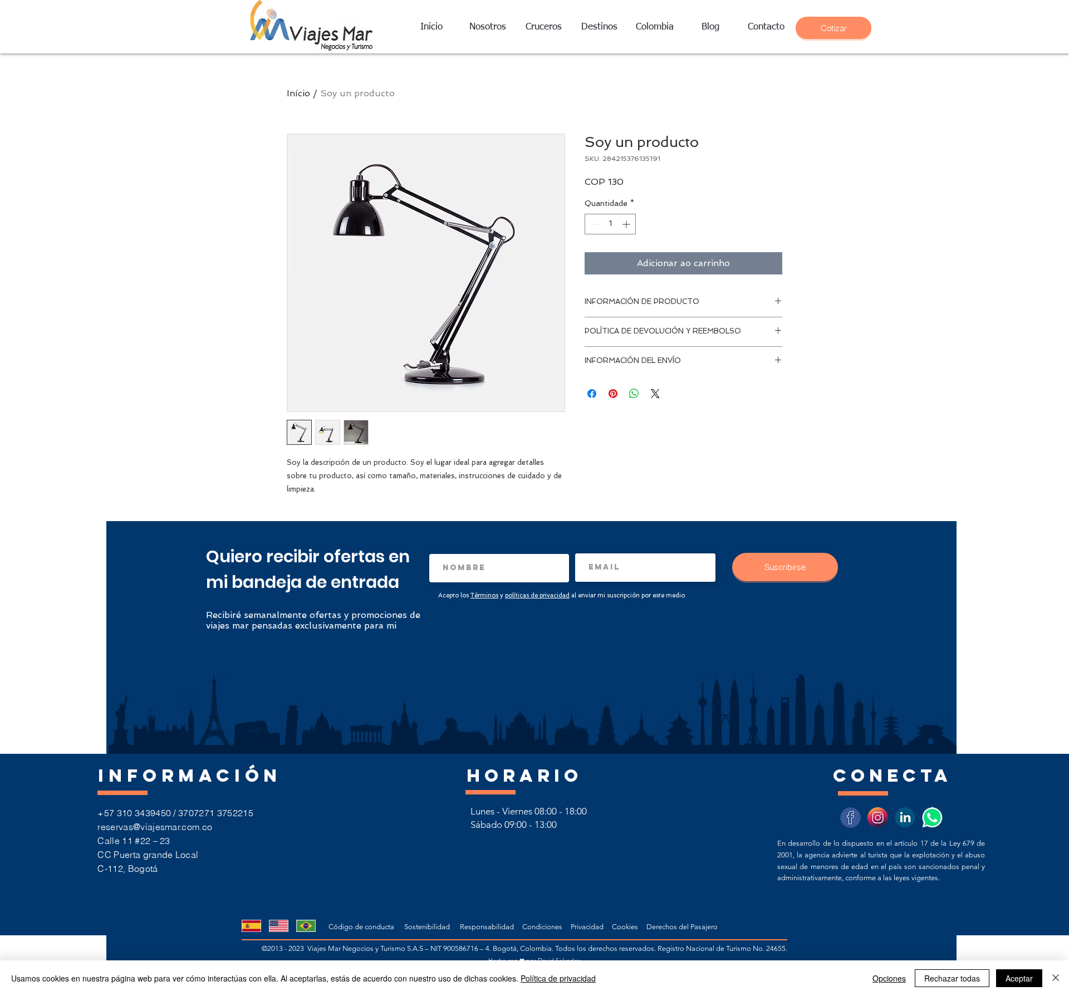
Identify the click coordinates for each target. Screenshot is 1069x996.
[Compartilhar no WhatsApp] (634, 393)
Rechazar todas (952, 978)
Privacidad (590, 927)
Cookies (626, 927)
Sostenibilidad (427, 927)
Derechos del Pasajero (682, 927)
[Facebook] (850, 817)
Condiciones (543, 927)
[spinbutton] (610, 224)
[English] (278, 925)
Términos (484, 595)
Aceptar (1019, 978)
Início (298, 93)
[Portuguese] (306, 925)
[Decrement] (593, 224)
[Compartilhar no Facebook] (592, 393)
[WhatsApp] (932, 817)
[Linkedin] (905, 817)
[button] (599, 27)
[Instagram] (878, 817)
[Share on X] (655, 393)
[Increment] (627, 224)
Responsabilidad (488, 927)
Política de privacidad (558, 978)
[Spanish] (251, 925)
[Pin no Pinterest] (613, 393)
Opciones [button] (889, 978)
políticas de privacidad (537, 595)
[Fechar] (1055, 978)
